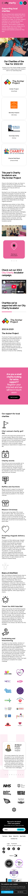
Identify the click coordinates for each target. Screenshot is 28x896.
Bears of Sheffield (10, 573)
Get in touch (14, 397)
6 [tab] (16, 774)
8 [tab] (20, 774)
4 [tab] (11, 774)
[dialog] (14, 889)
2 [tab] (7, 774)
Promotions (14, 843)
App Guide (23, 836)
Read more (13, 889)
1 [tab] (11, 260)
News (10, 836)
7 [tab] (18, 774)
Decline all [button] (20, 892)
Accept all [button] (7, 892)
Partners (5, 836)
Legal (8, 843)
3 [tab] (9, 774)
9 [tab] (22, 774)
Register (20, 829)
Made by (12, 855)
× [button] (26, 883)
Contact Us (14, 838)
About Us (15, 836)
